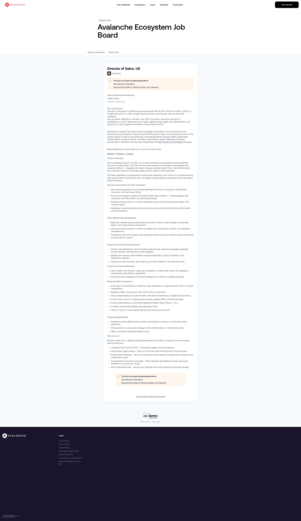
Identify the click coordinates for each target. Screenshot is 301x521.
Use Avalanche (123, 5)
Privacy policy (145, 422)
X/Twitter (120, 154)
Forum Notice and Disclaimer (70, 458)
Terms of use (64, 441)
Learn (152, 5)
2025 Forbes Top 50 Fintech (170, 142)
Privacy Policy (64, 444)
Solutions (164, 5)
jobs (114, 52)
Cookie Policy (64, 448)
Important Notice (66, 454)
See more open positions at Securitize (150, 396)
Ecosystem (178, 5)
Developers (140, 5)
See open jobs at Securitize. (124, 84)
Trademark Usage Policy (69, 451)
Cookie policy (156, 422)
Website (110, 154)
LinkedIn (129, 154)
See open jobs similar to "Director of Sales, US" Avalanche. (136, 87)
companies (96, 52)
